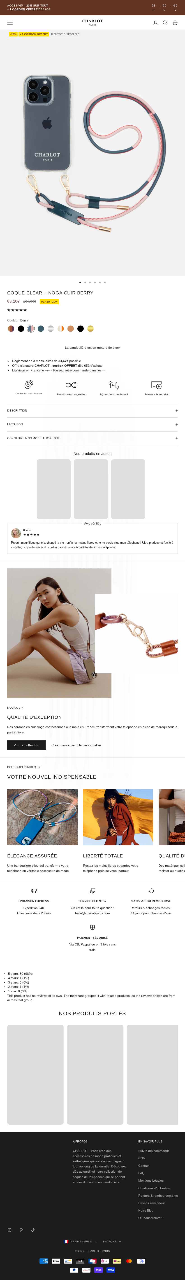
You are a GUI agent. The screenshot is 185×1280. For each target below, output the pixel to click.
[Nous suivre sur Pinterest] (21, 1230)
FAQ (141, 1173)
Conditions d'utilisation (154, 1188)
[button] (17, 310)
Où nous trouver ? (151, 1218)
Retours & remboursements (158, 1195)
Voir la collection (26, 745)
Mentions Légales (151, 1180)
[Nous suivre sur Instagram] (9, 1230)
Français (109, 1241)
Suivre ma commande (154, 1151)
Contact (143, 1165)
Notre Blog (145, 1210)
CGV (141, 1158)
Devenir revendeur (151, 1203)
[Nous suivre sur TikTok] (33, 1230)
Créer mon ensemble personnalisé (76, 745)
